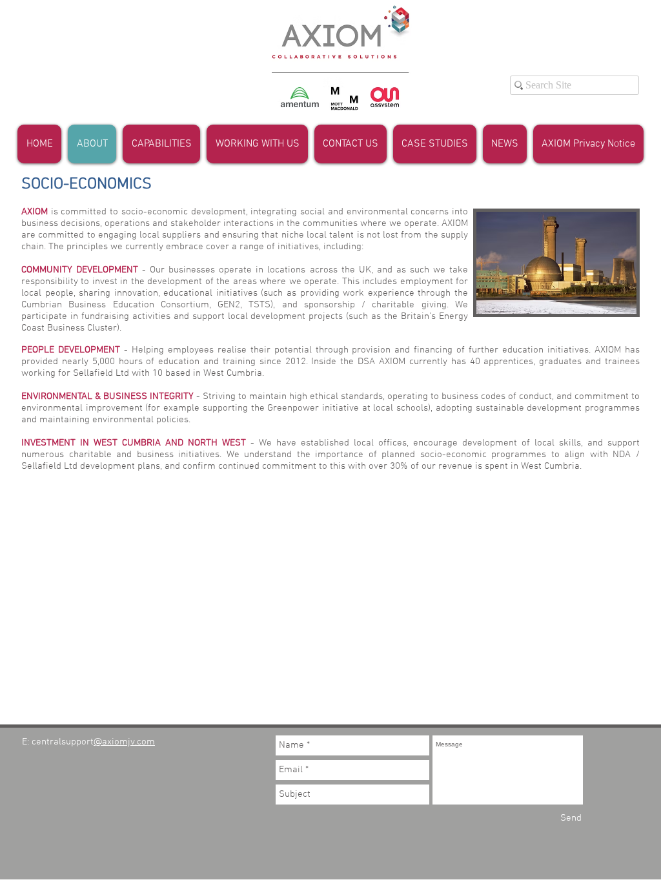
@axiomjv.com (124, 742)
